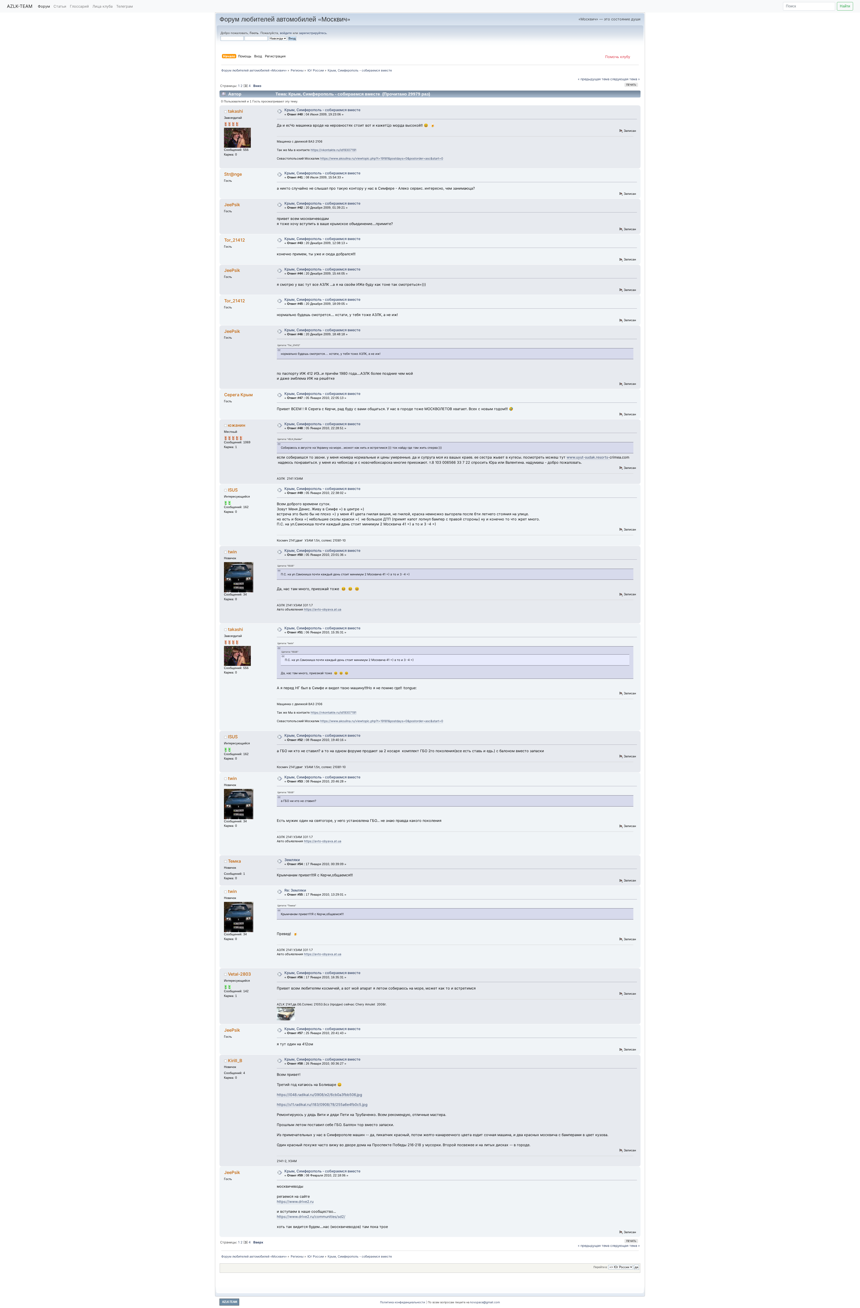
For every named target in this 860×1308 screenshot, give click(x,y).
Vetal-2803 (239, 974)
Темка (234, 861)
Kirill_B (235, 1060)
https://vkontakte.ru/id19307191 (333, 150)
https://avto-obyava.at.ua (322, 609)
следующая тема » (625, 79)
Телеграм (124, 6)
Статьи (60, 6)
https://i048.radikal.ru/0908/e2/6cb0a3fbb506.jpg (319, 1094)
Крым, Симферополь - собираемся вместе (322, 110)
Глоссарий (79, 6)
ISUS (233, 490)
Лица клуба (102, 6)
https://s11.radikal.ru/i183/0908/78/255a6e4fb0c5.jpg (322, 1104)
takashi (235, 111)
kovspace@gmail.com (485, 1302)
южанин (236, 425)
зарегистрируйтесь (313, 33)
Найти (845, 6)
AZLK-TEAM (19, 6)
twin (232, 551)
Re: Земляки (295, 890)
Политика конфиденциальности (402, 1302)
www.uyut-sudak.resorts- (588, 457)
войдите (286, 33)
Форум (44, 6)
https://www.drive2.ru (295, 1201)
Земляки (292, 860)
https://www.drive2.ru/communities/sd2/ (311, 1216)
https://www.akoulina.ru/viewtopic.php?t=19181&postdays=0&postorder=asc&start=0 (381, 158)
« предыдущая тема (593, 79)
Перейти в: (600, 1267)
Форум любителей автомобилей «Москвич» (284, 18)
